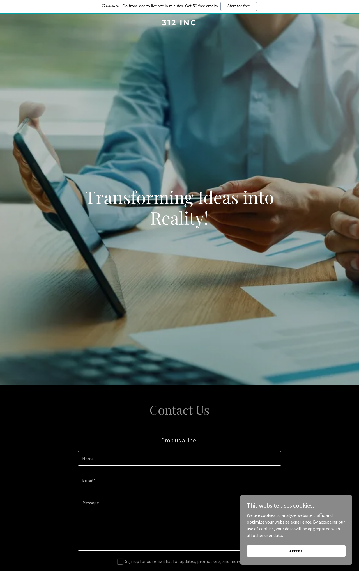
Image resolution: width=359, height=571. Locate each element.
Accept (296, 551)
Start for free (238, 6)
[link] (179, 23)
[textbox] (179, 458)
